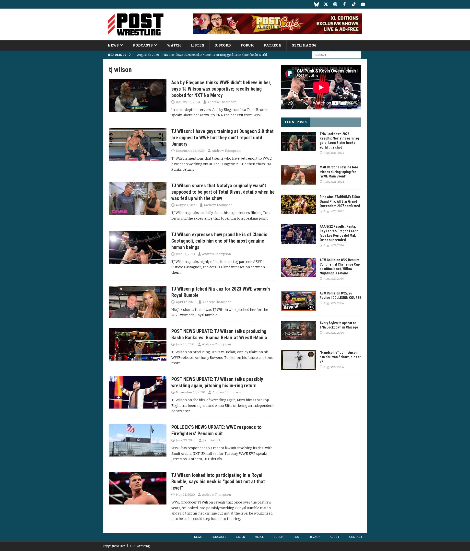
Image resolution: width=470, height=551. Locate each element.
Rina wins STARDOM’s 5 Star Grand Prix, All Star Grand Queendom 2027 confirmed (340, 201)
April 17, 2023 (185, 302)
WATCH (174, 45)
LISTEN (197, 45)
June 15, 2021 (185, 344)
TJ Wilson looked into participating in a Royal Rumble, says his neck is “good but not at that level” (218, 481)
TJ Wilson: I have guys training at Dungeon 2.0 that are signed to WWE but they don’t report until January (222, 137)
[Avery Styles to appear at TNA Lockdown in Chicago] (298, 330)
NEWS (113, 45)
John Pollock (212, 440)
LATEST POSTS (296, 122)
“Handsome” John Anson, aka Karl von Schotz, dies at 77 (340, 357)
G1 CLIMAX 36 (304, 45)
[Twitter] (325, 4)
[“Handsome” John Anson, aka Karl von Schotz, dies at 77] (298, 360)
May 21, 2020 (185, 494)
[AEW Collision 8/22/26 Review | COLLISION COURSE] (298, 301)
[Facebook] (344, 4)
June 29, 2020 (186, 440)
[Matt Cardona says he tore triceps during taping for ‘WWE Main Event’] (298, 175)
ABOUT (334, 537)
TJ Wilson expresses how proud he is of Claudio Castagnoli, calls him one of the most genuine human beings (219, 241)
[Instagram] (335, 4)
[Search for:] (336, 55)
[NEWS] (137, 95)
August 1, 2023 (186, 205)
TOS (296, 537)
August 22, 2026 (334, 245)
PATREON (273, 45)
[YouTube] (363, 4)
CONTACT (355, 537)
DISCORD (222, 45)
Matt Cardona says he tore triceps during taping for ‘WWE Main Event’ (339, 171)
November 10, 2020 (190, 392)
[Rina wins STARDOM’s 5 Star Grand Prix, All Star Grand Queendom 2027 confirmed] (298, 204)
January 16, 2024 (188, 102)
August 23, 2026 (334, 152)
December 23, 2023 (190, 150)
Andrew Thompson (221, 102)
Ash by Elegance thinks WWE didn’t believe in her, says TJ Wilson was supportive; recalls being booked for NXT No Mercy (221, 89)
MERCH (259, 537)
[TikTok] (353, 4)
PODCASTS (143, 45)
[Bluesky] (316, 4)
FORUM (247, 45)
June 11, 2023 (185, 254)
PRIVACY (314, 537)
